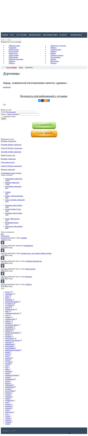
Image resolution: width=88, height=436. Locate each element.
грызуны (8, 342)
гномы (7, 377)
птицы (7, 307)
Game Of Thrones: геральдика (11, 148)
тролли (7, 354)
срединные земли (11, 325)
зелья (7, 410)
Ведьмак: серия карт (8, 159)
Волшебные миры (11, 222)
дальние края (10, 319)
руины (7, 416)
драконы (8, 422)
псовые (8, 317)
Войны (53, 59)
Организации (55, 57)
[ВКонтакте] (39, 100)
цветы (7, 373)
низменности (10, 379)
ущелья (7, 418)
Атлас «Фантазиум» (12, 219)
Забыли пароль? (13, 114)
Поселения (14, 49)
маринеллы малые (11, 302)
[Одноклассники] (45, 100)
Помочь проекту (44, 133)
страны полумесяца (12, 333)
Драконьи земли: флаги (13, 205)
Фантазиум (5, 430)
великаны (8, 300)
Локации (12, 47)
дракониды (9, 329)
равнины (8, 331)
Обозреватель (44, 124)
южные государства (12, 340)
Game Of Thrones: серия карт (11, 166)
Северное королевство (33, 261)
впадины (8, 358)
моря (7, 298)
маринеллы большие (12, 350)
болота (7, 383)
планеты (8, 408)
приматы (8, 396)
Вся (2, 234)
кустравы (8, 305)
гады (7, 402)
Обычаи (12, 61)
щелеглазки (9, 346)
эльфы (7, 424)
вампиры (8, 406)
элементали (9, 400)
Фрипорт (28, 277)
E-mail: (3, 112)
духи (7, 315)
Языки (53, 53)
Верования (13, 57)
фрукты (8, 334)
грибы (7, 360)
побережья (9, 385)
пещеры (8, 420)
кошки (7, 352)
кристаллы (9, 412)
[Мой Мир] (48, 100)
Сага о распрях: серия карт (15, 200)
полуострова (9, 391)
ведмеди (8, 404)
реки (7, 311)
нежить (8, 321)
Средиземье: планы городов (11, 173)
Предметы (13, 53)
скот (6, 367)
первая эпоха (10, 309)
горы (7, 296)
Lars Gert (4, 238)
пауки (7, 356)
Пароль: (4, 114)
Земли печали (30, 269)
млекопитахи (10, 387)
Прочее (53, 63)
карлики (8, 371)
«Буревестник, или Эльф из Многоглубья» (36, 253)
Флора (53, 47)
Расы (12, 63)
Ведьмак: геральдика (8, 141)
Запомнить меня (9, 116)
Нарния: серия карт (8, 169)
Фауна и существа (58, 46)
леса (6, 365)
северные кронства (12, 313)
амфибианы (9, 344)
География (14, 55)
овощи (7, 398)
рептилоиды (9, 338)
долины (8, 395)
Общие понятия (56, 55)
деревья (8, 323)
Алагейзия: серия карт (13, 186)
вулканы (8, 393)
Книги (53, 51)
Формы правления (16, 59)
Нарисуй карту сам (8, 155)
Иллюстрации (14, 46)
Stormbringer (28, 246)
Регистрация (10, 112)
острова (8, 389)
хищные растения (11, 375)
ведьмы (8, 364)
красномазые (10, 348)
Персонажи (55, 49)
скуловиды (9, 303)
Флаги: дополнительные (14, 196)
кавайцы (8, 336)
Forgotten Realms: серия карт (11, 145)
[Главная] (3, 67)
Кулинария (54, 61)
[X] (42, 100)
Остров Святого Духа (13, 209)
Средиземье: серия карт (13, 179)
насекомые (9, 327)
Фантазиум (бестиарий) (13, 226)
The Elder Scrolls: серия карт (11, 152)
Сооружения (13, 51)
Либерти (28, 284)
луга (6, 414)
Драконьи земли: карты (13, 213)
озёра (7, 369)
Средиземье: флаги (8, 162)
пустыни (8, 362)
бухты (7, 381)
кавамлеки (7, 87)
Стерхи (8, 192)
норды (7, 292)
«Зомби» (24, 238)
